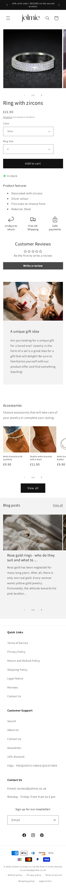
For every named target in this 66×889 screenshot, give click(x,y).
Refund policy (15, 875)
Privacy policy (34, 875)
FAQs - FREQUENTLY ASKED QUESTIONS (32, 765)
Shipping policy (26, 881)
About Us (13, 730)
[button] (8, 18)
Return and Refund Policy (23, 660)
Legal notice (45, 881)
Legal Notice (15, 678)
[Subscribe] (54, 820)
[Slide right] (41, 95)
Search (11, 721)
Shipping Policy (17, 669)
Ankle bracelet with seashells (13, 458)
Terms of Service (17, 643)
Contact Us (14, 696)
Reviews (12, 687)
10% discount (16, 756)
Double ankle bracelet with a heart (41, 458)
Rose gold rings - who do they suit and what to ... (31, 557)
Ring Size (8, 141)
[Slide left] (25, 95)
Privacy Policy (16, 651)
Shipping (7, 117)
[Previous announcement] (7, 5)
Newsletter (14, 748)
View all (32, 488)
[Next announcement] (59, 5)
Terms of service (53, 875)
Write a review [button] (33, 266)
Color (6, 123)
